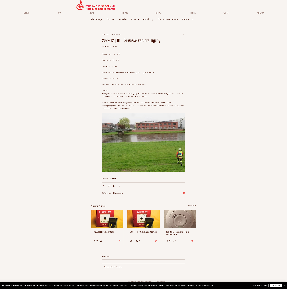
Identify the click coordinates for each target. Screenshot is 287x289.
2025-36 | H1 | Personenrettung (104, 232)
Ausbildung (148, 19)
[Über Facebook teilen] (103, 186)
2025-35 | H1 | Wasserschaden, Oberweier (143, 232)
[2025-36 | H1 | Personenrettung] (107, 219)
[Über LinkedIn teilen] (114, 186)
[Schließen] (284, 285)
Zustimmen (276, 285)
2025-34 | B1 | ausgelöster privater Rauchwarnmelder (177, 233)
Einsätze (110, 19)
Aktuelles (123, 19)
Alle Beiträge (96, 19)
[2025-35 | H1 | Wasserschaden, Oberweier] (143, 219)
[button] (193, 19)
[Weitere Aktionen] (183, 34)
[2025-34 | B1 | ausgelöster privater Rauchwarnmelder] (180, 219)
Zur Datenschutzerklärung (204, 285)
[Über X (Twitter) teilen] (109, 186)
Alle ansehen (191, 206)
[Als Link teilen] (119, 186)
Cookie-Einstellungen (259, 285)
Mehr (184, 19)
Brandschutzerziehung (168, 19)
